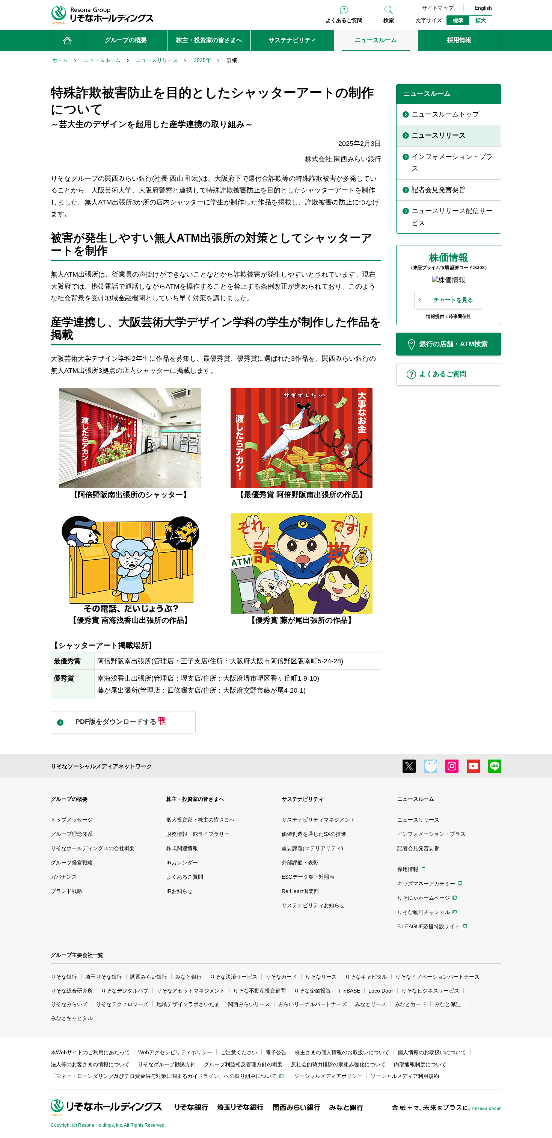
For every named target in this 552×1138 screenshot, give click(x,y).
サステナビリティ (303, 799)
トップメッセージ (72, 820)
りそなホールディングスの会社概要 (93, 848)
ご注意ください (238, 1052)
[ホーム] (67, 40)
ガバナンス (64, 877)
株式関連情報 (182, 848)
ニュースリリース (418, 820)
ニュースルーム (415, 799)
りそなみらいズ (69, 1004)
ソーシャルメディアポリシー (328, 1076)
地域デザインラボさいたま (188, 1004)
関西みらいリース (249, 1004)
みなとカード (410, 1004)
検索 (388, 20)
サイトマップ (438, 8)
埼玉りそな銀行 (103, 977)
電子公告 (276, 1052)
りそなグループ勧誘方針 (167, 1064)
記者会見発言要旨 (418, 848)
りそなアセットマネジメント (191, 991)
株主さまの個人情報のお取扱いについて (342, 1052)
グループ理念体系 (72, 834)
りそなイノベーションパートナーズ (437, 977)
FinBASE (349, 991)
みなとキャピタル (72, 1018)
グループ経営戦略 (72, 863)
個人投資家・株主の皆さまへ (200, 820)
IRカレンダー (182, 863)
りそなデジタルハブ (124, 991)
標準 (458, 20)
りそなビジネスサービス (430, 991)
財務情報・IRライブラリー (197, 834)
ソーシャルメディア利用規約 (405, 1076)
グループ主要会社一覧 (77, 955)
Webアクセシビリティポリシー (175, 1052)
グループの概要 (69, 799)
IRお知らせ (179, 891)
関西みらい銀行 (148, 977)
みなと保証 (447, 1004)
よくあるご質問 (344, 20)
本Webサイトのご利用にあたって (90, 1052)
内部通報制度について (420, 1064)
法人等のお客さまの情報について (90, 1064)
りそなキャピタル (366, 977)
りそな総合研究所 (72, 991)
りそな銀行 (64, 977)
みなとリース (370, 1004)
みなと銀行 (188, 977)
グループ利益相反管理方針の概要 (243, 1064)
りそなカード (281, 977)
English (483, 8)
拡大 (480, 20)
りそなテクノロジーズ (122, 1004)
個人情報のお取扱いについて (432, 1052)
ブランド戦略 (66, 891)
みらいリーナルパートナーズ (312, 1004)
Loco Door (380, 991)
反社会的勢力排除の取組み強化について (338, 1064)
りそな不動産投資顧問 (259, 991)
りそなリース (321, 977)
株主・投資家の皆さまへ (195, 799)
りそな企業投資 (312, 991)
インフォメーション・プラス (431, 834)
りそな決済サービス (233, 977)
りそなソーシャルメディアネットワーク (101, 766)
